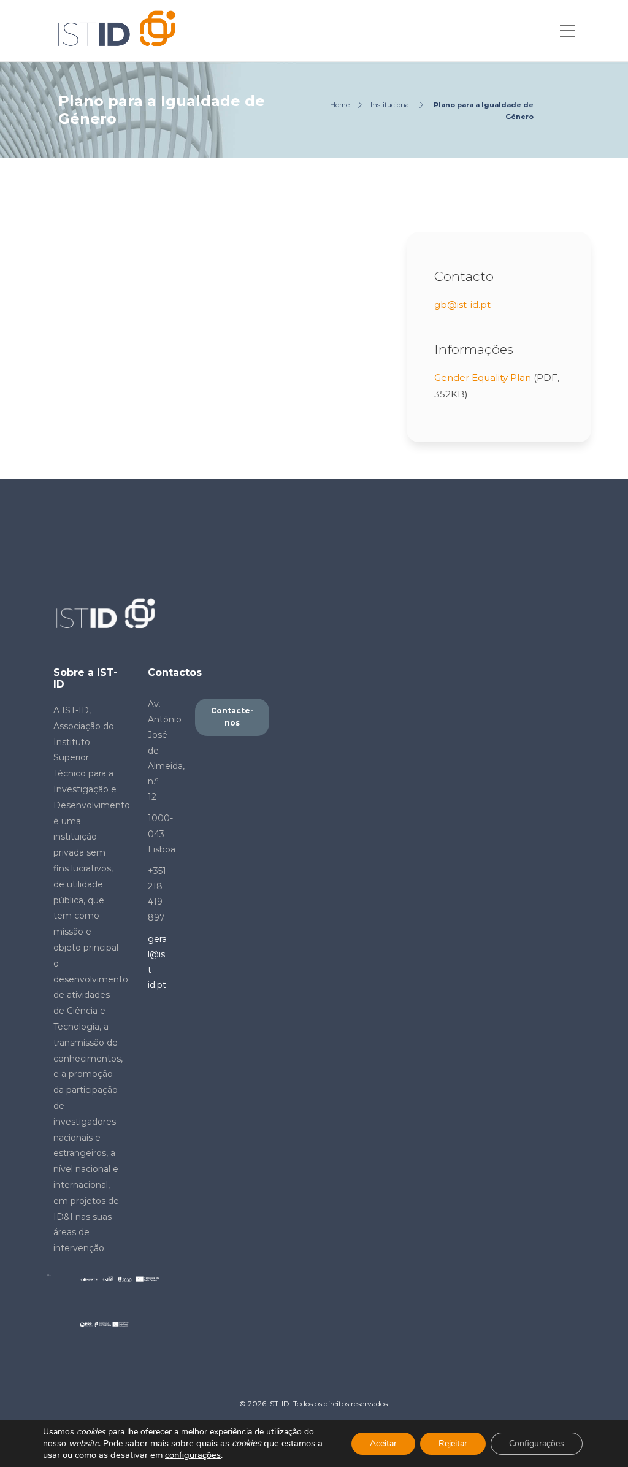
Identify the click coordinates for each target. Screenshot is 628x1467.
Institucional (390, 105)
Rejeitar (452, 1443)
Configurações (536, 1443)
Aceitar (383, 1443)
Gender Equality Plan (482, 377)
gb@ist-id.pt (462, 304)
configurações (193, 1454)
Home (340, 105)
